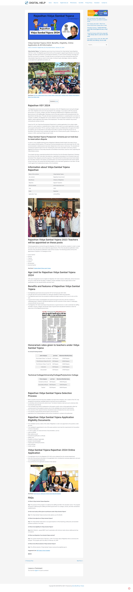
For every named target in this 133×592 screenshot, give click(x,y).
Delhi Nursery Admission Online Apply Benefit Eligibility (47, 493)
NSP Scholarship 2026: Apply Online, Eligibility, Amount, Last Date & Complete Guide (97, 20)
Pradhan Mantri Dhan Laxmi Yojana (42, 268)
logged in (36, 570)
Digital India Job (64, 2)
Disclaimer (97, 2)
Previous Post (29, 560)
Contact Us (104, 2)
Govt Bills (81, 2)
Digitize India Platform (74, 95)
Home (50, 2)
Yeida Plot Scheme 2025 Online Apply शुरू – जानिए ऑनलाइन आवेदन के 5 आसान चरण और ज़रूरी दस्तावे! (97, 35)
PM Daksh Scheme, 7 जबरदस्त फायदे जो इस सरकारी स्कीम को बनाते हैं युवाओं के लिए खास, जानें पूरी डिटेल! (97, 29)
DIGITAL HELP (37, 2)
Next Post (80, 560)
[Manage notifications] (129, 588)
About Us (56, 2)
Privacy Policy (88, 2)
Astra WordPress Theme (78, 586)
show (56, 101)
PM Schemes (73, 2)
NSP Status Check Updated (43, 550)
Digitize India (65, 95)
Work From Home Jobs (33, 97)
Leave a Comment (32, 47)
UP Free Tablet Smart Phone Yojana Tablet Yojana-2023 (47, 95)
